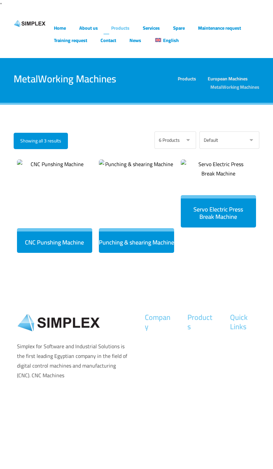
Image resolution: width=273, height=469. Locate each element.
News (151, 365)
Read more (58, 210)
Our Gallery (243, 386)
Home (151, 343)
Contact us (157, 375)
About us (155, 354)
